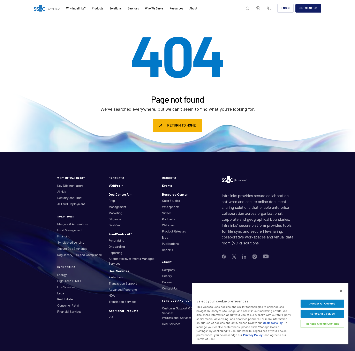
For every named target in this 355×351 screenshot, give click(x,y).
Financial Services (69, 311)
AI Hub (61, 191)
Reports (167, 250)
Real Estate (65, 299)
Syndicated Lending (70, 242)
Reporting (115, 253)
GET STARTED (308, 8)
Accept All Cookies (322, 303)
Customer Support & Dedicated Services (183, 311)
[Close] (341, 290)
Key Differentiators (70, 185)
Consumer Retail (68, 305)
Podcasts (168, 219)
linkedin (244, 257)
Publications (170, 243)
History (167, 276)
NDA (112, 295)
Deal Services (119, 271)
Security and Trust (70, 198)
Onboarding (117, 246)
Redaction (116, 277)
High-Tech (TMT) (69, 281)
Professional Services (176, 318)
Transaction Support (123, 283)
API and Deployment (71, 204)
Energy (62, 275)
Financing (63, 236)
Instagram (254, 257)
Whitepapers (171, 207)
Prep (112, 200)
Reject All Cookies (322, 313)
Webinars (168, 225)
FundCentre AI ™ (120, 234)
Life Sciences (66, 287)
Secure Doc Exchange (72, 248)
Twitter (234, 257)
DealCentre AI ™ (120, 194)
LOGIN (285, 8)
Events (167, 185)
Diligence (115, 219)
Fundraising (116, 240)
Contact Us (269, 9)
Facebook (224, 257)
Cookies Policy (273, 322)
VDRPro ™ (116, 185)
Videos (167, 213)
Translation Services (122, 301)
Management (117, 207)
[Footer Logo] (234, 180)
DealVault (115, 225)
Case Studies (171, 200)
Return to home (181, 125)
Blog (165, 237)
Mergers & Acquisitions (73, 224)
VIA (111, 317)
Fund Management (70, 230)
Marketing (115, 213)
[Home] (47, 8)
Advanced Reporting (123, 289)
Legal (61, 293)
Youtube (266, 256)
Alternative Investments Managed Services (131, 261)
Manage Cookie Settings (322, 323)
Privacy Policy (253, 335)
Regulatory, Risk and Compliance (79, 255)
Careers (167, 282)
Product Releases (174, 231)
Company (168, 270)
